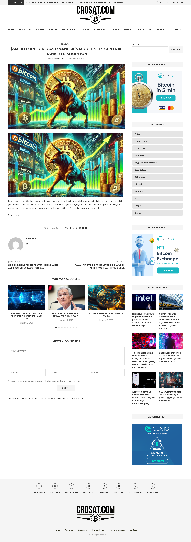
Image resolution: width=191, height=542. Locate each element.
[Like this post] (67, 228)
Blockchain (68, 29)
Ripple (140, 29)
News (22, 29)
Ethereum (99, 29)
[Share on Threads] (80, 228)
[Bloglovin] (178, 2)
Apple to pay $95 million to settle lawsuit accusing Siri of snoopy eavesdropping (143, 397)
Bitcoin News (36, 29)
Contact (133, 529)
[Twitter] (160, 2)
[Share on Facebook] (70, 228)
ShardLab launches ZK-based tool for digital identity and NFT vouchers (170, 357)
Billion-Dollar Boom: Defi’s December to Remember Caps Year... (26, 316)
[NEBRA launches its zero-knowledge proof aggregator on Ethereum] (171, 380)
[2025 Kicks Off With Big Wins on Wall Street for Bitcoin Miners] (106, 297)
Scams (160, 29)
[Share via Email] (86, 228)
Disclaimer (82, 529)
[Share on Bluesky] (83, 228)
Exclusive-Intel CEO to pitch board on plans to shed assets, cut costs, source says (143, 319)
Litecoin (114, 29)
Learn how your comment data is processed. (64, 398)
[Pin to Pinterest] (76, 228)
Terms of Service (117, 529)
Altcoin (52, 29)
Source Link (13, 215)
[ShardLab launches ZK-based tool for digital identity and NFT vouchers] (171, 341)
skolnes (60, 58)
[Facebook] (156, 2)
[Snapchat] (182, 2)
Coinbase (84, 29)
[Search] (181, 29)
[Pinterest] (167, 2)
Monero (128, 29)
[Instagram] (164, 2)
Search (135, 44)
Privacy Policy (98, 529)
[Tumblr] (170, 2)
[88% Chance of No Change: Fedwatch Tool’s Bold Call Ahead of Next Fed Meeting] (66, 297)
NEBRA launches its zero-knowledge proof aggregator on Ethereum (170, 396)
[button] (26, 2)
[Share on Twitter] (73, 228)
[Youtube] (174, 2)
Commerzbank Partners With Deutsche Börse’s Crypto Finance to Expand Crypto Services (169, 321)
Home (11, 29)
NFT (150, 29)
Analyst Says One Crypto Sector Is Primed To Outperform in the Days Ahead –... (75, 2)
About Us (69, 529)
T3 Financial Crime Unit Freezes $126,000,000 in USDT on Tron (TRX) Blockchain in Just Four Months (143, 360)
